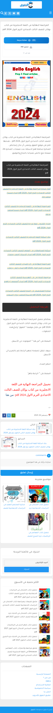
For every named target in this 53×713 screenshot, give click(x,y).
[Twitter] (9, 415)
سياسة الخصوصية (43, 688)
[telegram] (18, 13)
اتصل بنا (47, 692)
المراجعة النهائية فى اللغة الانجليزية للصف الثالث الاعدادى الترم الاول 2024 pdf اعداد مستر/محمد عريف (28, 210)
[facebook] (5, 13)
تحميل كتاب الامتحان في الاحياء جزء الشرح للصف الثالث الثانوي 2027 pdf (20, 638)
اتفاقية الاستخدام (43, 685)
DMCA (48, 681)
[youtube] (14, 13)
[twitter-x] (10, 13)
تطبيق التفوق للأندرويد (41, 696)
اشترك (26, 569)
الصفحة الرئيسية (43, 674)
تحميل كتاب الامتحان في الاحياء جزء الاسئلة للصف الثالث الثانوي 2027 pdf (21, 615)
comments (41, 455)
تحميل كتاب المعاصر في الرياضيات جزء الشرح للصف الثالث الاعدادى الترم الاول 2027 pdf (38, 535)
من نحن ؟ (47, 678)
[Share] (13, 415)
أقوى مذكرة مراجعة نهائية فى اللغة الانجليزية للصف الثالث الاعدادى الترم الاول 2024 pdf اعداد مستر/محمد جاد (27, 193)
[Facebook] (4, 415)
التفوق (33, 710)
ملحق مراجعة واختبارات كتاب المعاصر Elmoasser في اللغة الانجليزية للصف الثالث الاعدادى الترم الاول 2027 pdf (21, 651)
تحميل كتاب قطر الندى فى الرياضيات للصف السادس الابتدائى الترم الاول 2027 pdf (20, 628)
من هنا (10, 394)
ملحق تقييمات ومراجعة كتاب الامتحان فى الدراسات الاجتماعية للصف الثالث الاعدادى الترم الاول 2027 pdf (20, 605)
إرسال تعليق (26, 473)
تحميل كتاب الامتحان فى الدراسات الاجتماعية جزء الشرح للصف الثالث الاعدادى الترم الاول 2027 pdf (39, 507)
